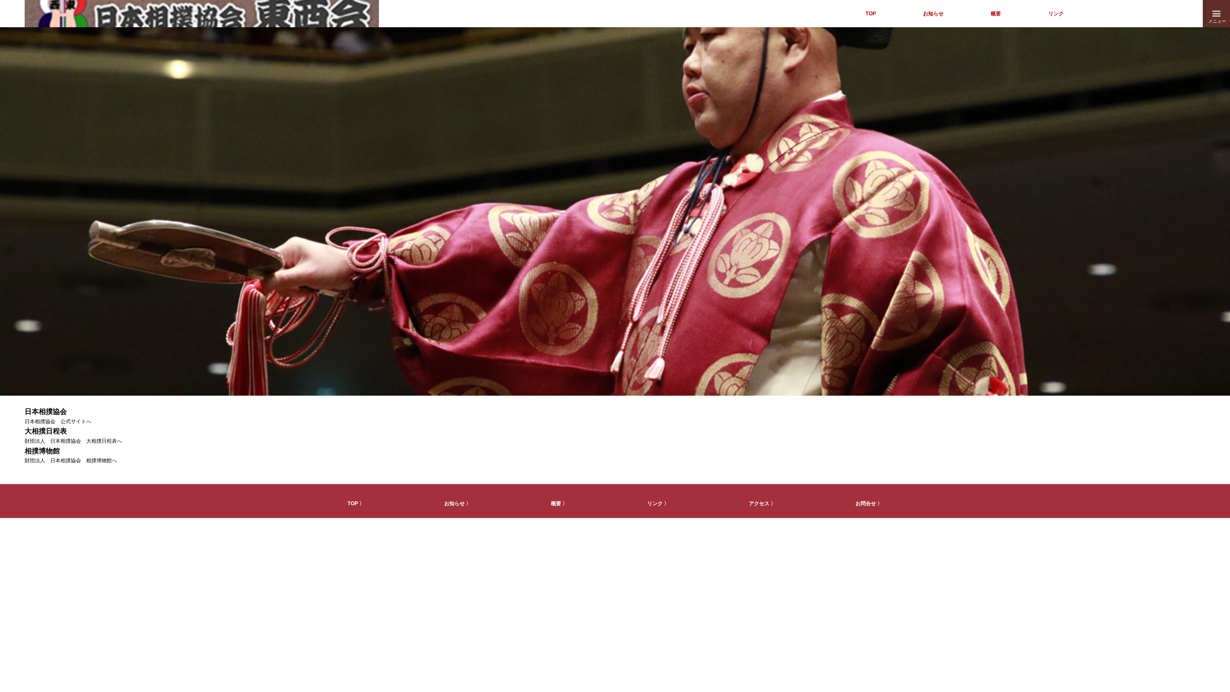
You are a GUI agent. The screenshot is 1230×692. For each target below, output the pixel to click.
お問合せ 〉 (869, 503)
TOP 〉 (356, 503)
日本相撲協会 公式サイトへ (58, 421)
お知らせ (933, 13)
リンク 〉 (658, 503)
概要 (996, 13)
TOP (870, 13)
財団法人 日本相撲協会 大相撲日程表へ (73, 441)
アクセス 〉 (762, 503)
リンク (1056, 13)
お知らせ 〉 (457, 503)
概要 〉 (559, 503)
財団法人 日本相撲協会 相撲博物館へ (71, 460)
